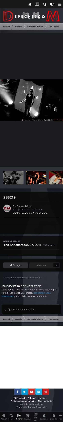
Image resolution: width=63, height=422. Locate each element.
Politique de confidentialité (23, 401)
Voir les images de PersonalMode (30, 213)
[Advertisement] (31, 357)
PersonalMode (24, 206)
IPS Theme (18, 398)
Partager (16, 265)
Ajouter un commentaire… (21, 309)
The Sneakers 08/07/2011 (22, 245)
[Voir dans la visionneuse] (31, 100)
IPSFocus (31, 398)
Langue (42, 398)
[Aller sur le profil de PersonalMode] (7, 208)
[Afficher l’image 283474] (13, 177)
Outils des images (46, 161)
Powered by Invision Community (31, 407)
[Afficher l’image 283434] (36, 177)
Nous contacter (45, 401)
